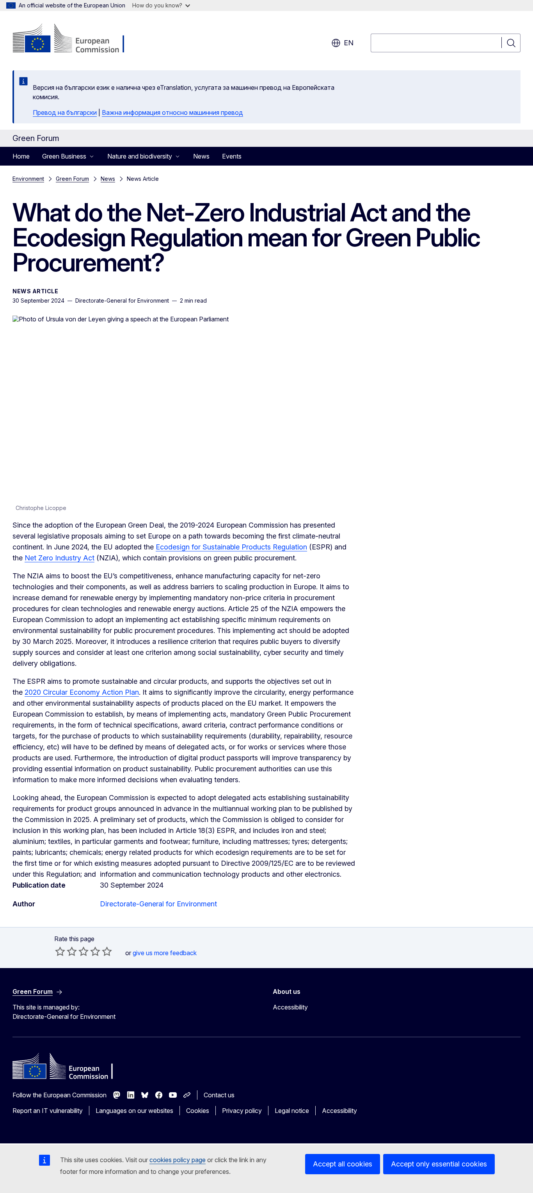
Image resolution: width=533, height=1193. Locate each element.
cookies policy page (177, 1160)
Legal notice (292, 1111)
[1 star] (60, 951)
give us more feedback (165, 953)
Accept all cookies (342, 1164)
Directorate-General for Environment (158, 904)
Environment (28, 178)
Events (232, 156)
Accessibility (290, 1007)
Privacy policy (242, 1111)
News (201, 156)
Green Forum (72, 178)
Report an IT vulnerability (47, 1111)
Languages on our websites (134, 1111)
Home (21, 156)
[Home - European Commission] (75, 39)
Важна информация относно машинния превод (172, 112)
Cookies (197, 1111)
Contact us (219, 1095)
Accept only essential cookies (439, 1164)
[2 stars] (66, 951)
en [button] (349, 43)
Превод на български (65, 112)
